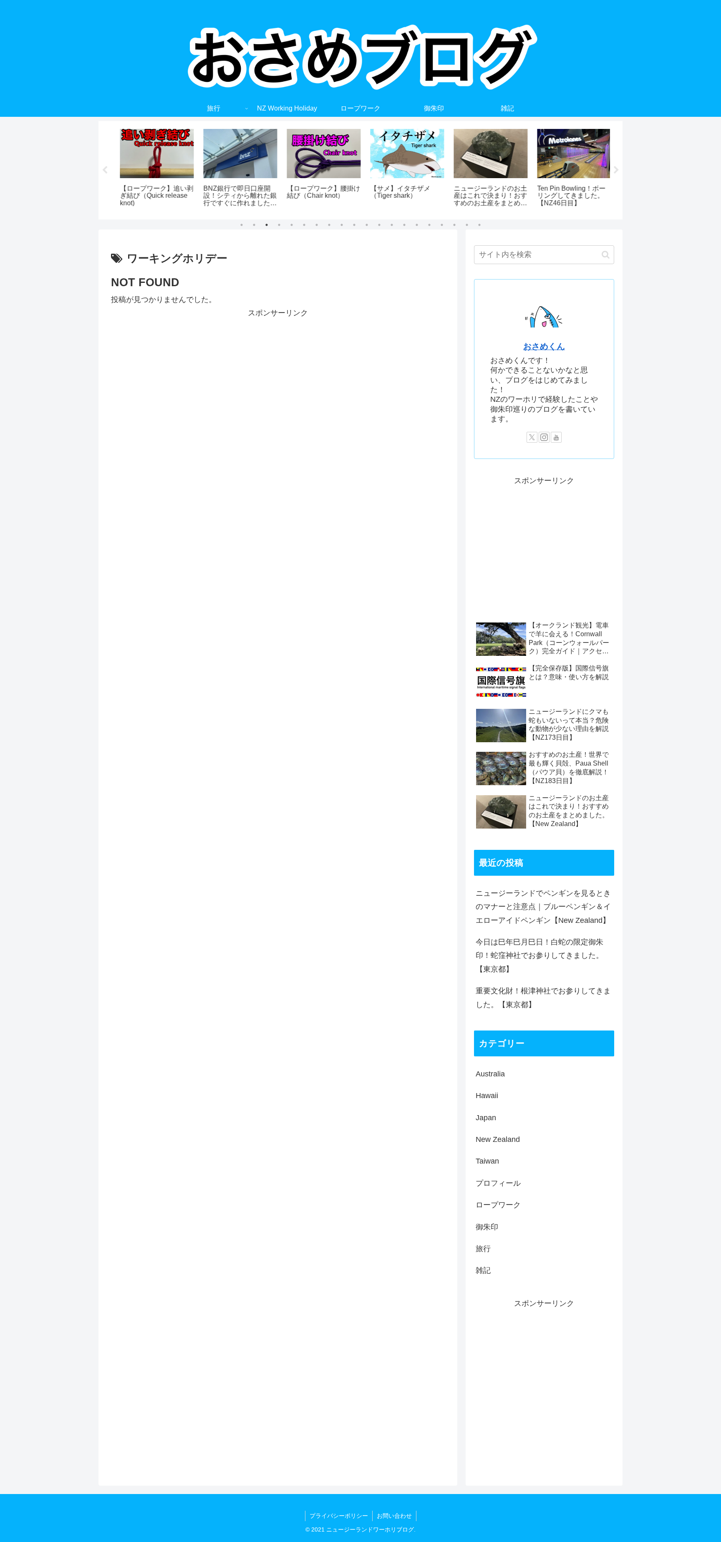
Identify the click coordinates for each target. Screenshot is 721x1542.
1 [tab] (241, 225)
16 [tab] (429, 225)
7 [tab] (317, 225)
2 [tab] (254, 225)
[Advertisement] (278, 378)
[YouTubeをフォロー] (556, 437)
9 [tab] (342, 225)
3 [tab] (266, 225)
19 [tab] (467, 225)
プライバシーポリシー (339, 1515)
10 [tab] (354, 225)
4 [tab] (279, 225)
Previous (105, 170)
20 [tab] (479, 225)
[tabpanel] (152, 169)
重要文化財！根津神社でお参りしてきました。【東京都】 (543, 997)
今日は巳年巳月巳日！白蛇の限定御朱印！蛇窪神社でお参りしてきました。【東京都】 (539, 955)
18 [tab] (454, 225)
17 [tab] (442, 225)
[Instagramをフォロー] (544, 437)
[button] (605, 255)
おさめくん (544, 346)
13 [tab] (392, 225)
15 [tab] (417, 225)
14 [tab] (404, 225)
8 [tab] (329, 225)
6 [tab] (304, 225)
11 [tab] (367, 225)
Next (616, 170)
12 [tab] (379, 225)
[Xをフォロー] (532, 437)
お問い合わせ (394, 1515)
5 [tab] (291, 225)
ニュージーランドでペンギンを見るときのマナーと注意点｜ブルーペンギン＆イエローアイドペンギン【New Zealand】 (543, 907)
